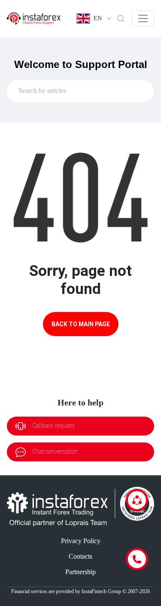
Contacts (80, 556)
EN (98, 18)
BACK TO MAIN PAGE (81, 324)
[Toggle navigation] (142, 18)
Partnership (80, 571)
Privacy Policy (80, 540)
